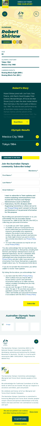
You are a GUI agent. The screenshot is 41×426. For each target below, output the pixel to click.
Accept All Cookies (20, 419)
